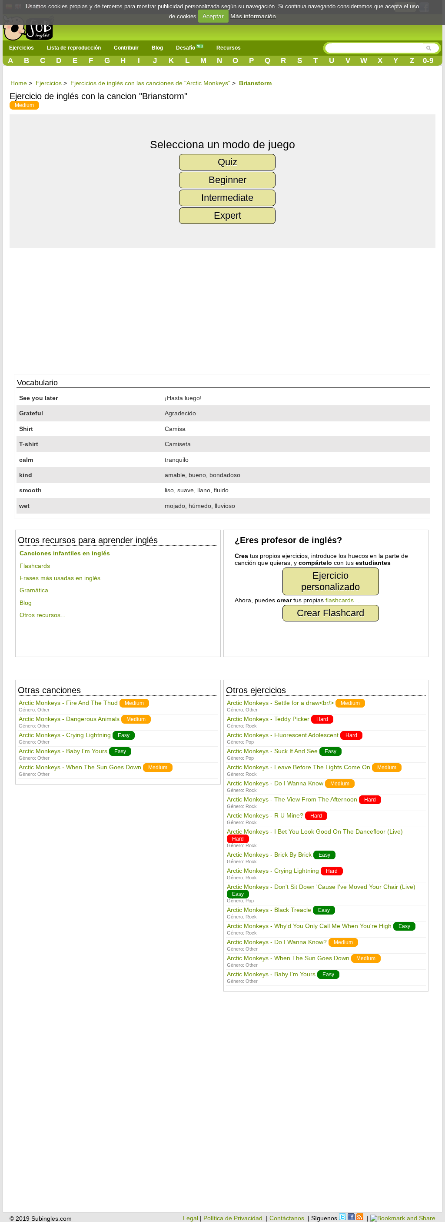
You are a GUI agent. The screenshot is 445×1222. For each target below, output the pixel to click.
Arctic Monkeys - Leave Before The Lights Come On (298, 767)
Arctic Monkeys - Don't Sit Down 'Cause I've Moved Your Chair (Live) (321, 886)
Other (43, 709)
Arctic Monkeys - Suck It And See (272, 751)
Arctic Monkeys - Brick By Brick (269, 854)
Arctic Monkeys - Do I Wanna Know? (277, 941)
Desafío (186, 48)
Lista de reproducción (74, 48)
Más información (253, 16)
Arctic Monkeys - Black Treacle (269, 909)
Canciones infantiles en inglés (65, 553)
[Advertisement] (227, 309)
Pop (250, 742)
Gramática (34, 590)
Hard (322, 719)
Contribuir (126, 48)
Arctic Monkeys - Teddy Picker (268, 718)
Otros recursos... (43, 614)
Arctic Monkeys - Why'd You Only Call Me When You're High (309, 925)
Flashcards (35, 565)
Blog (157, 48)
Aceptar (213, 16)
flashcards (339, 600)
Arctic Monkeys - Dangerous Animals (69, 718)
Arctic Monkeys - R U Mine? (265, 815)
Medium (24, 105)
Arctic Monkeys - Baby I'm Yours (63, 751)
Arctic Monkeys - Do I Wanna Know (275, 783)
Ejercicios (21, 48)
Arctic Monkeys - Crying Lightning (65, 734)
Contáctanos (286, 1218)
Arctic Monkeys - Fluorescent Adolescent (283, 734)
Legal (190, 1218)
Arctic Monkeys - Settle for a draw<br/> (280, 702)
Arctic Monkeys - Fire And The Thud (68, 702)
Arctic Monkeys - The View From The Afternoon (292, 799)
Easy (124, 735)
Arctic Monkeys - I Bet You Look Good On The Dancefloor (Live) (315, 831)
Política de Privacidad (232, 1218)
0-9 (428, 61)
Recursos (228, 48)
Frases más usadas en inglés (60, 577)
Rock (251, 725)
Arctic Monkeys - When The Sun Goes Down (80, 767)
